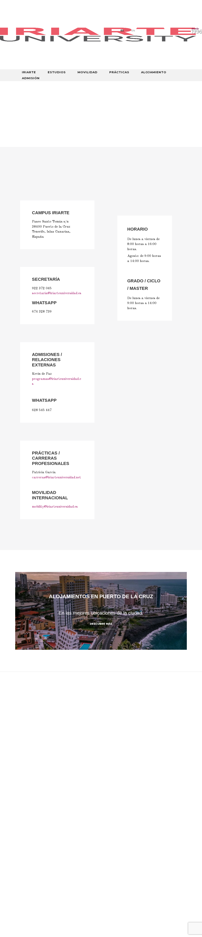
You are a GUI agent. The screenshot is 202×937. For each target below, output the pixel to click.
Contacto (111, 862)
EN (133, 30)
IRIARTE (29, 72)
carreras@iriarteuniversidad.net (56, 477)
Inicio (23, 96)
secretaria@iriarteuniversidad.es (56, 293)
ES (122, 30)
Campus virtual (148, 143)
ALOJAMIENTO (153, 72)
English (174, 143)
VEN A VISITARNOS (33, 918)
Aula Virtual (30, 862)
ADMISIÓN (31, 78)
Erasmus (110, 868)
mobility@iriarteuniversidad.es (55, 506)
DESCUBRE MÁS (101, 623)
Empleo (67, 862)
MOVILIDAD (87, 72)
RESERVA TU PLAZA (34, 906)
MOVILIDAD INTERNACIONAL (86, 143)
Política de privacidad (120, 874)
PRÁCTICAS (119, 72)
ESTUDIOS (57, 72)
